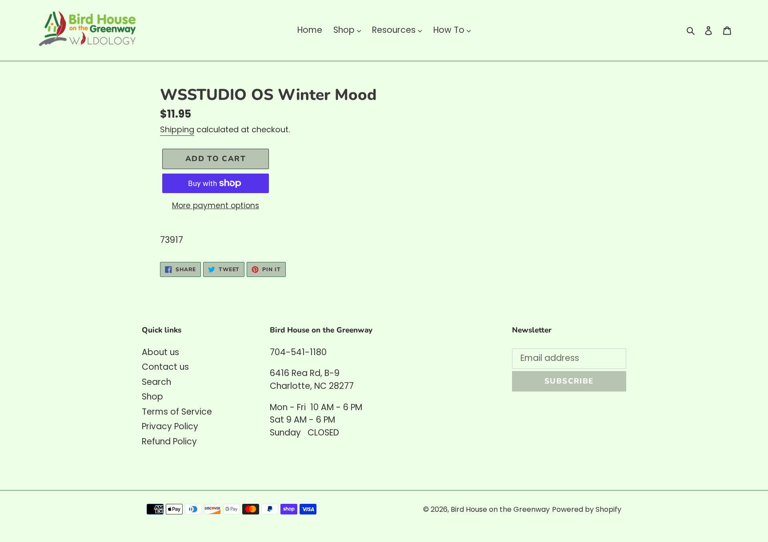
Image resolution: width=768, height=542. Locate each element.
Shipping (177, 129)
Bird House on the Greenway (500, 509)
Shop (152, 397)
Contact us (165, 367)
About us (160, 352)
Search (156, 382)
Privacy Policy (170, 426)
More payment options (215, 205)
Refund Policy (169, 441)
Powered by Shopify (586, 509)
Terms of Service (177, 412)
